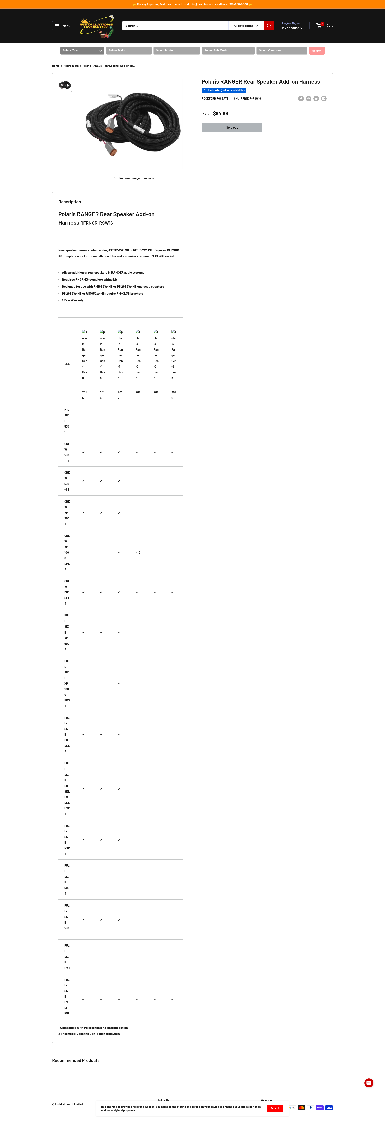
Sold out (232, 127)
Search (317, 50)
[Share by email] (324, 98)
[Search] (269, 25)
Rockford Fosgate (215, 98)
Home (56, 65)
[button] (368, 1082)
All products (71, 65)
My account (290, 28)
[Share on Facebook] (301, 98)
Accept (274, 1108)
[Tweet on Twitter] (316, 98)
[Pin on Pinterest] (308, 98)
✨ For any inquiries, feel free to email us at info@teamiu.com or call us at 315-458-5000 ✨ (192, 4)
